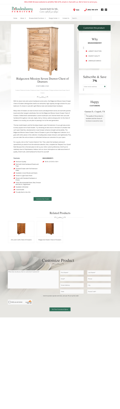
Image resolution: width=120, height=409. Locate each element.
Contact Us (66, 18)
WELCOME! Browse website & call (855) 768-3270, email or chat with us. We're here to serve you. (60, 2)
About (22, 18)
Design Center (53, 18)
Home (15, 18)
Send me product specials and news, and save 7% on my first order (61, 296)
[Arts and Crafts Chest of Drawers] (21, 229)
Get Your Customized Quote (60, 309)
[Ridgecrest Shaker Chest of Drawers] (50, 229)
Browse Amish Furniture (36, 18)
